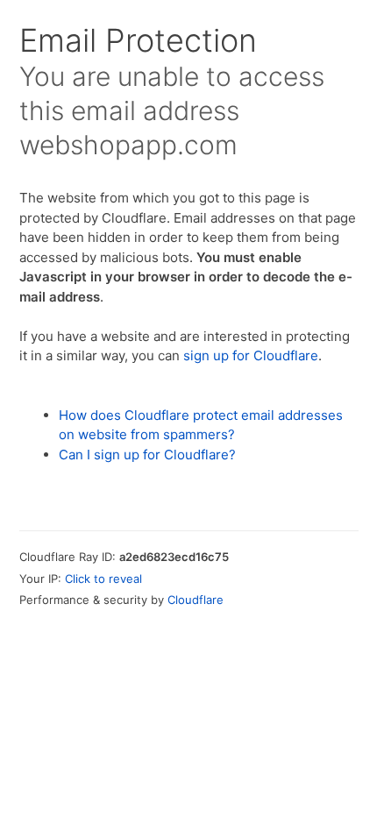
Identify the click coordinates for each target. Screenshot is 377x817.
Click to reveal (103, 579)
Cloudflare (195, 600)
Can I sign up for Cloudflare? (147, 454)
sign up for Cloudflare (250, 355)
